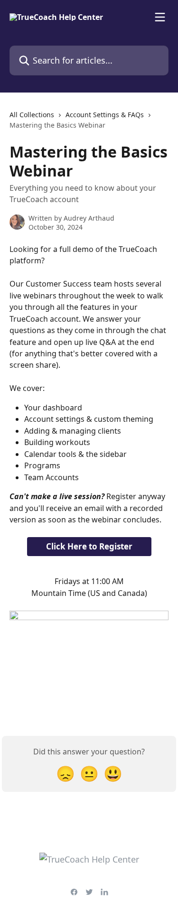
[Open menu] (160, 17)
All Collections (31, 114)
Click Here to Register (89, 546)
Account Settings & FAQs (105, 114)
